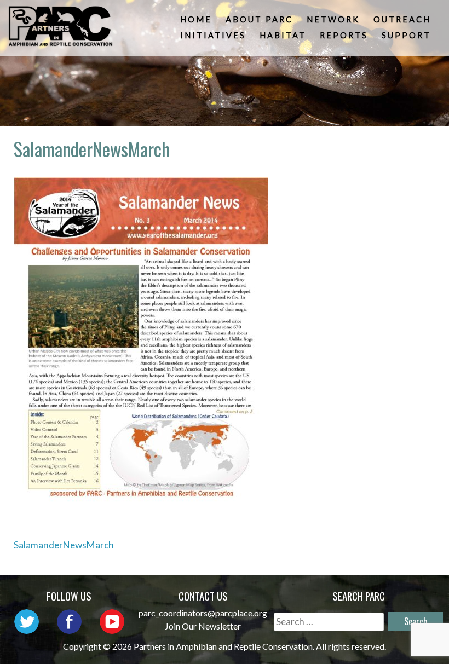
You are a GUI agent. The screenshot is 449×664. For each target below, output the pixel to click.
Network (333, 19)
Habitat (283, 35)
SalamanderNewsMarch (64, 545)
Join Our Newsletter (203, 626)
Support (406, 35)
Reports (344, 35)
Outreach (402, 19)
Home (196, 19)
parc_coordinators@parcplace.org (203, 613)
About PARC (259, 19)
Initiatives (213, 35)
